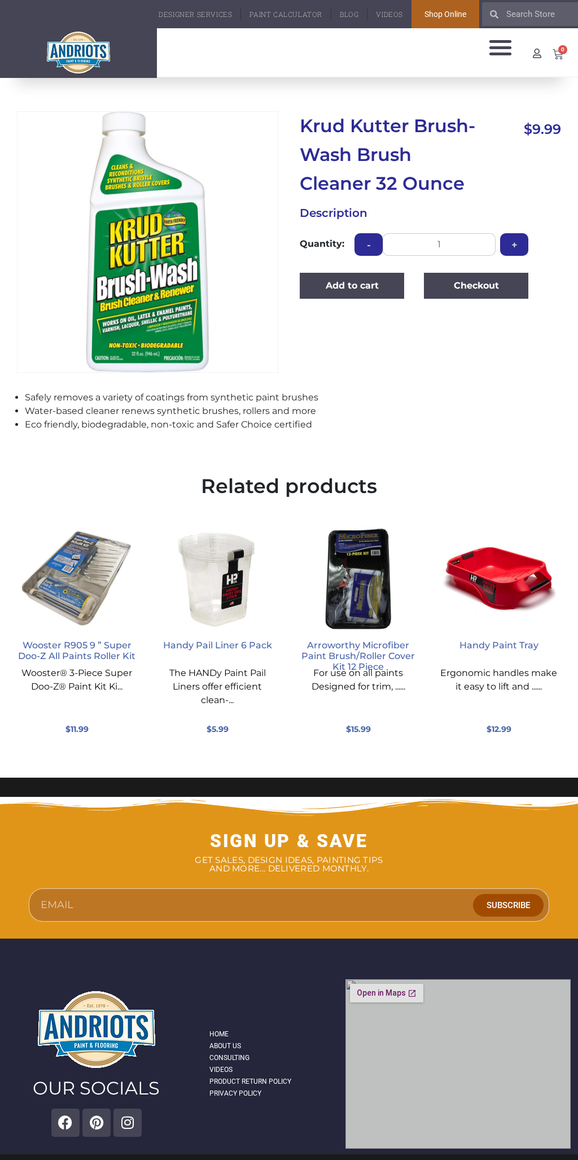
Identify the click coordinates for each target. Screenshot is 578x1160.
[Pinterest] (96, 1123)
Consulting (229, 1058)
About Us (225, 1046)
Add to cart (352, 285)
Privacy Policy (235, 1093)
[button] (501, 47)
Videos (389, 14)
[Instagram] (127, 1123)
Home (219, 1034)
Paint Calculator (285, 14)
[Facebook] (65, 1123)
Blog (349, 14)
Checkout (476, 285)
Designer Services (195, 14)
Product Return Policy (250, 1081)
